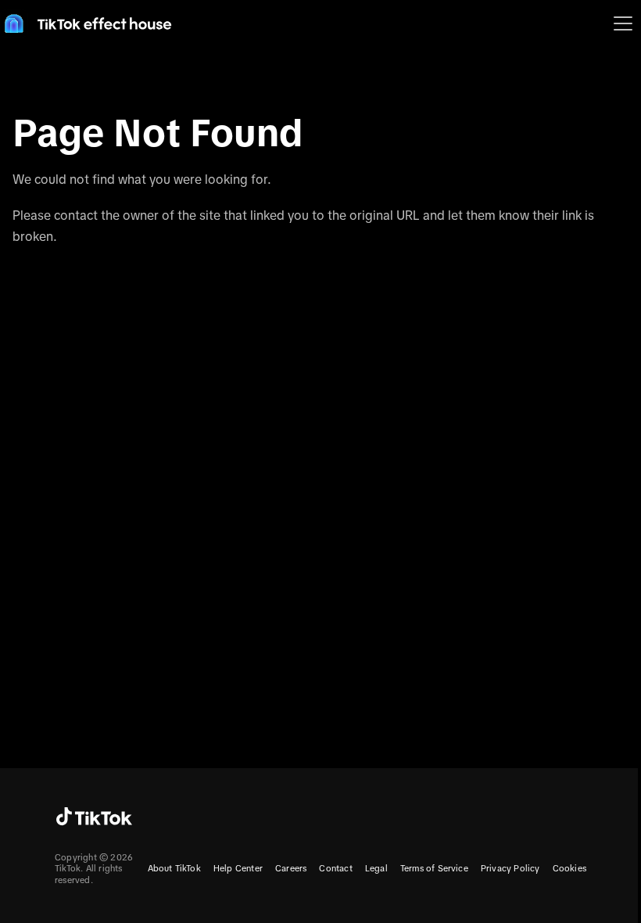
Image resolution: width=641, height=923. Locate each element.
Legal (376, 868)
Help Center (238, 868)
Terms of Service (434, 868)
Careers (290, 868)
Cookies (569, 868)
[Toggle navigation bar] (623, 23)
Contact (335, 868)
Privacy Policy (510, 868)
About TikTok (174, 868)
